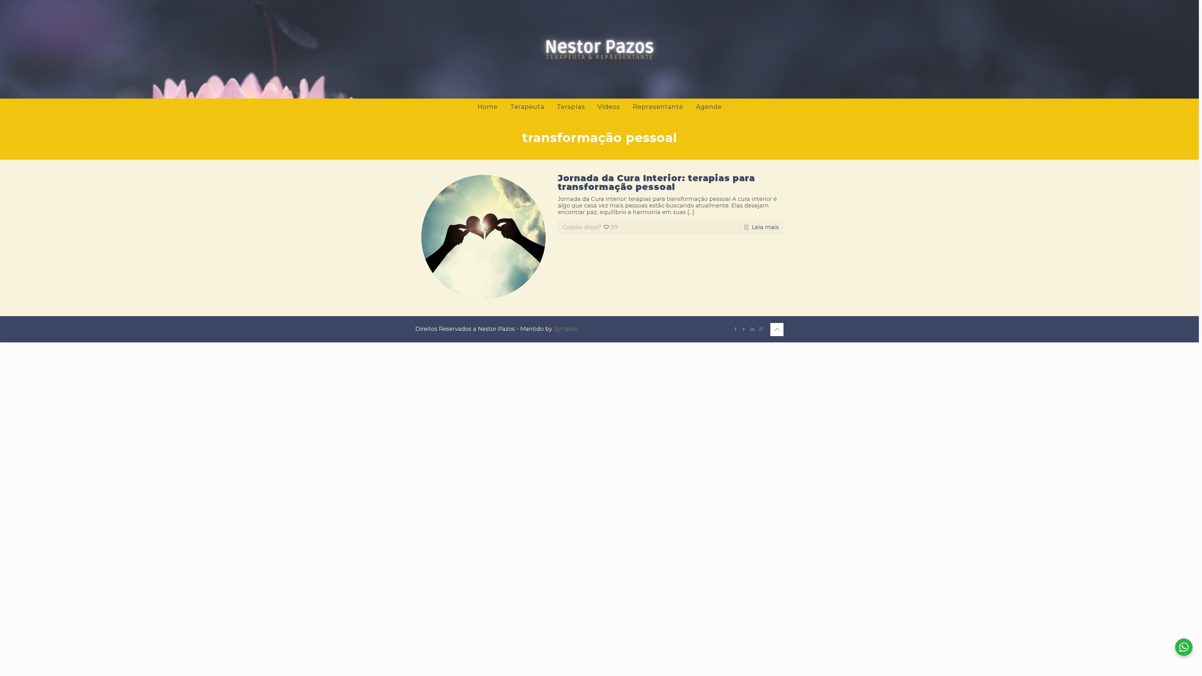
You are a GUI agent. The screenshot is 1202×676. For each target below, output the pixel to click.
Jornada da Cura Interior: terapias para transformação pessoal (656, 182)
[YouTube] (744, 329)
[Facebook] (735, 329)
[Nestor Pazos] (599, 48)
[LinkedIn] (752, 329)
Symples (566, 328)
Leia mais (765, 227)
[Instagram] (761, 329)
